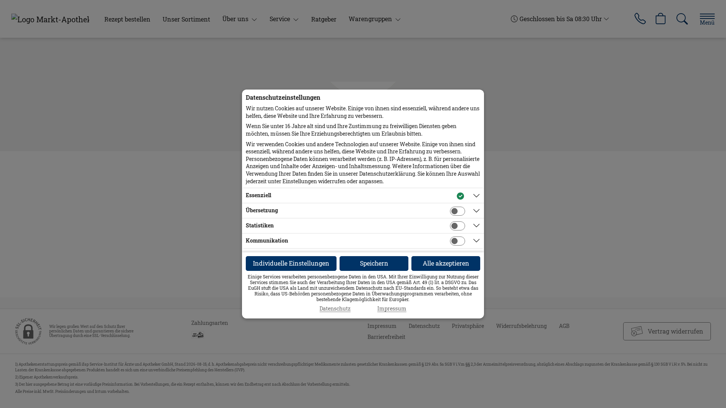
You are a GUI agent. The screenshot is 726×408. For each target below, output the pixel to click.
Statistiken (260, 225)
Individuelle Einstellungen (291, 263)
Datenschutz (335, 308)
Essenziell (258, 195)
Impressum (391, 308)
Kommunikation (267, 240)
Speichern (374, 263)
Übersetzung (262, 210)
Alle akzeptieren (446, 263)
